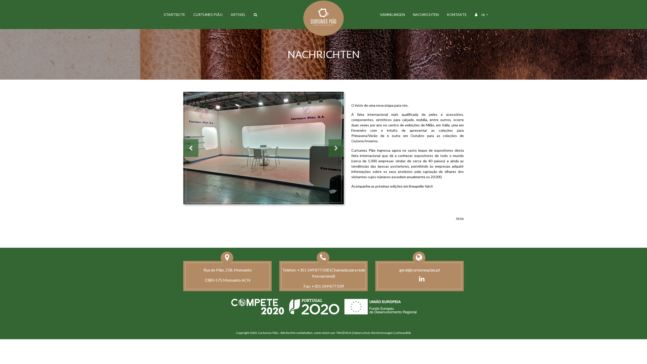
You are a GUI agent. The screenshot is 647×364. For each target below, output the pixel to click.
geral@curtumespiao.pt (419, 269)
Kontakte (457, 14)
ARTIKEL (238, 14)
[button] (190, 148)
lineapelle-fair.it (421, 186)
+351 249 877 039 (328, 286)
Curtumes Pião (208, 14)
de (483, 15)
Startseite (174, 14)
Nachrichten (426, 14)
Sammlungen (392, 14)
